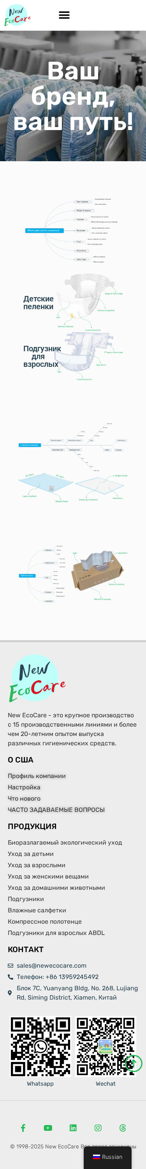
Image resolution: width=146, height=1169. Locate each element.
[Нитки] (123, 1128)
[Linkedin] (73, 1128)
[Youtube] (48, 1128)
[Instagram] (98, 1128)
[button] (64, 15)
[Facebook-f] (23, 1128)
